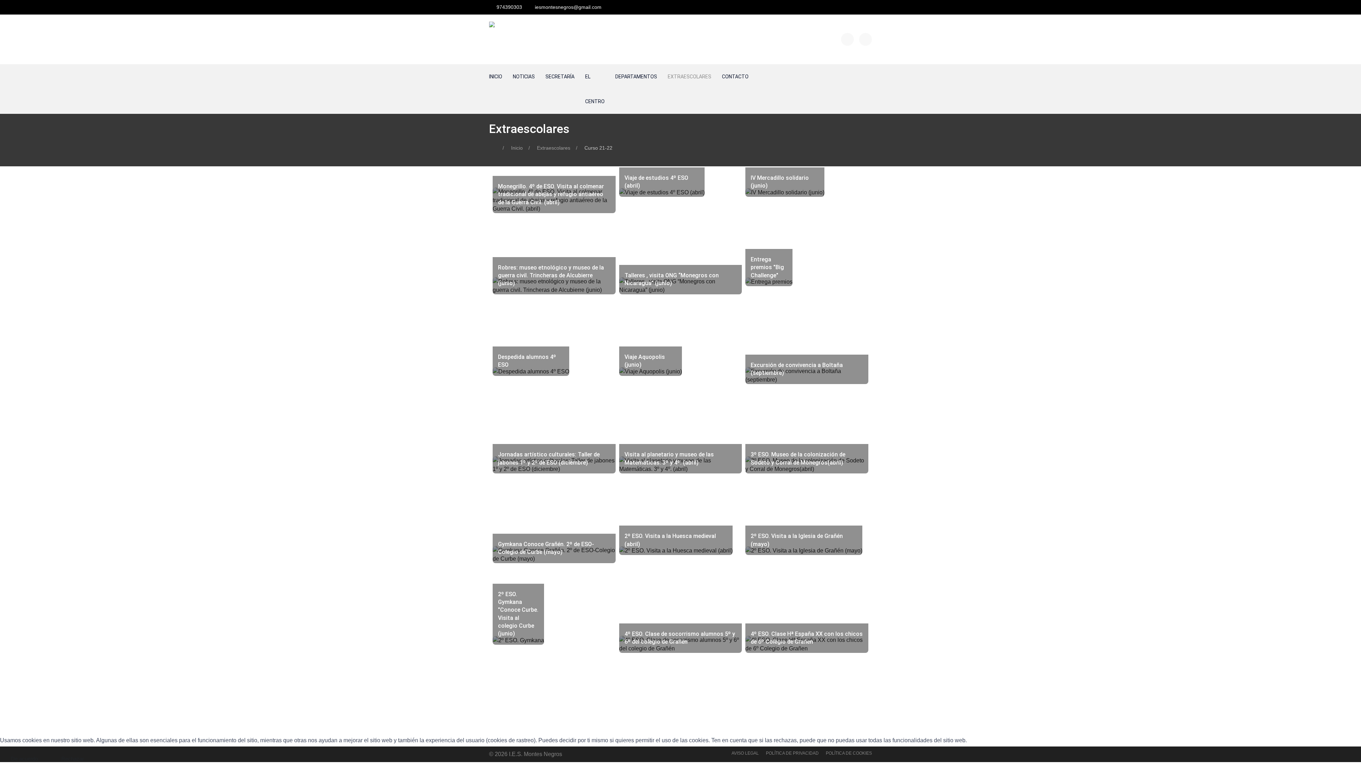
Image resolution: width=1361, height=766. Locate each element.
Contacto (735, 76)
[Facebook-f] (847, 39)
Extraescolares (689, 76)
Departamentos (636, 76)
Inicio (495, 76)
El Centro (595, 89)
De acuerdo (24, 759)
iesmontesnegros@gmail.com (568, 7)
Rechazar (72, 759)
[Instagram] (865, 39)
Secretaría (560, 76)
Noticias (524, 76)
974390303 (509, 7)
